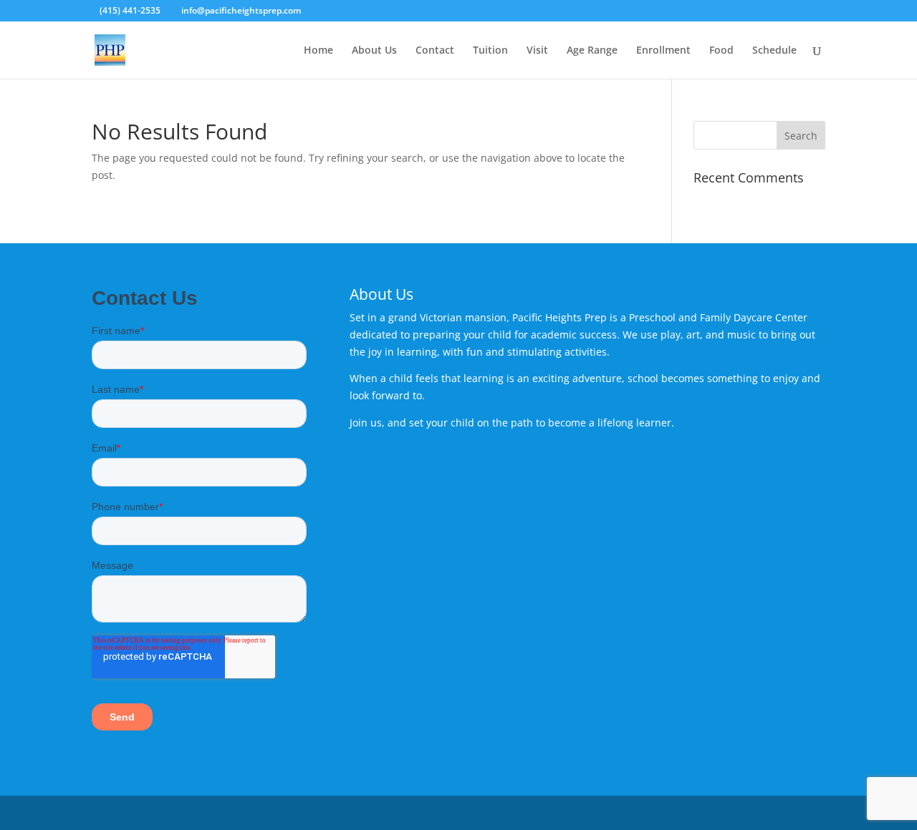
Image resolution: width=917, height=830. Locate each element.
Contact (435, 51)
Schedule (774, 51)
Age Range (592, 51)
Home (318, 51)
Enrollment (663, 51)
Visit (537, 51)
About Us (374, 51)
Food (721, 51)
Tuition (490, 51)
